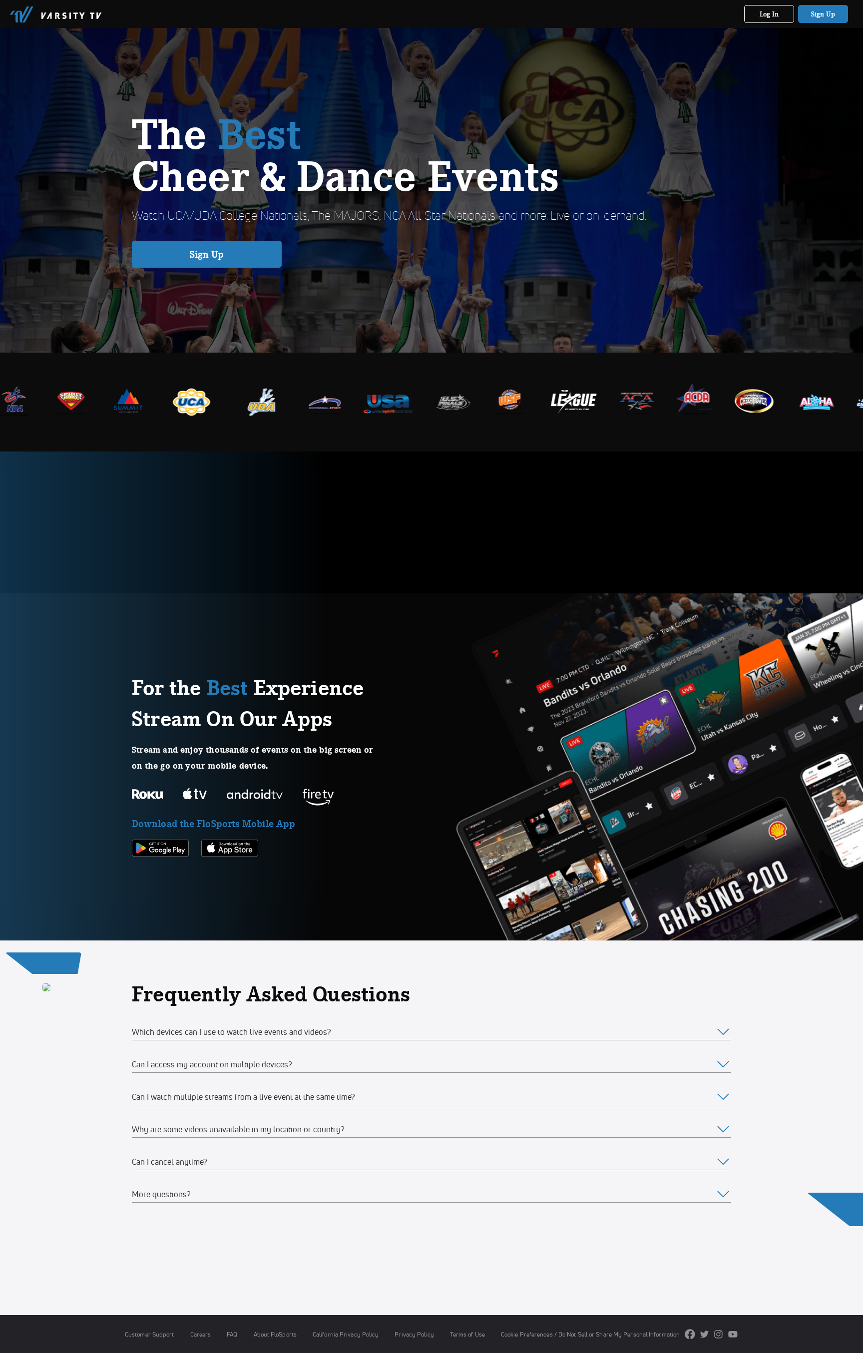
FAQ (232, 1334)
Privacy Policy (414, 1334)
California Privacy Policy (346, 1334)
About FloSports (275, 1334)
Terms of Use (467, 1334)
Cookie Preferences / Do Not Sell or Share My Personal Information (590, 1334)
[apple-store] (229, 874)
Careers (200, 1334)
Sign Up (823, 13)
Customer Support (149, 1334)
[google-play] (160, 874)
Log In (769, 13)
